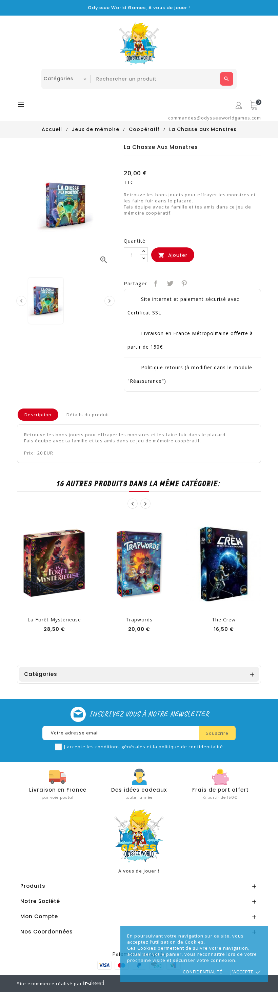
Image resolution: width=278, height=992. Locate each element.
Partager (155, 283)
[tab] (38, 415)
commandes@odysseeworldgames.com (214, 118)
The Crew (224, 619)
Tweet (169, 283)
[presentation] (21, 301)
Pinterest (183, 283)
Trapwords (139, 619)
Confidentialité (202, 972)
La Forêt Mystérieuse (54, 619)
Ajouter (172, 255)
